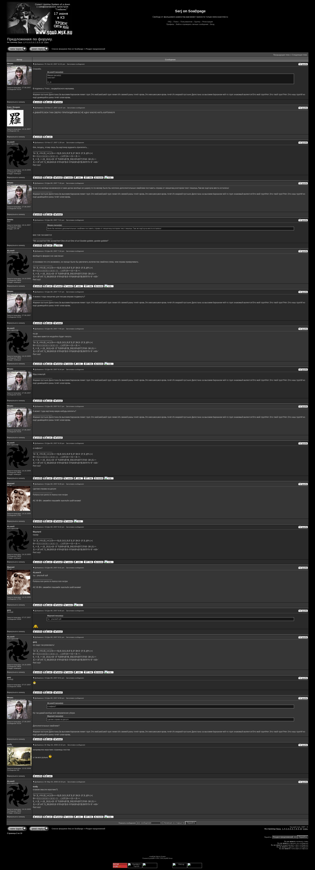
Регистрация (207, 22)
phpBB (152, 858)
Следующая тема (299, 55)
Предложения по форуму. (29, 39)
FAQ (169, 22)
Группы (197, 22)
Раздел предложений (95, 49)
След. (46, 42)
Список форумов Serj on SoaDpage (67, 49)
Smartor (163, 856)
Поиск (175, 22)
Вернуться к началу (16, 102)
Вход (212, 24)
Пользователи (186, 22)
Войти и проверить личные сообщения (192, 24)
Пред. (20, 42)
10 (42, 42)
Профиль (170, 24)
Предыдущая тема (281, 55)
